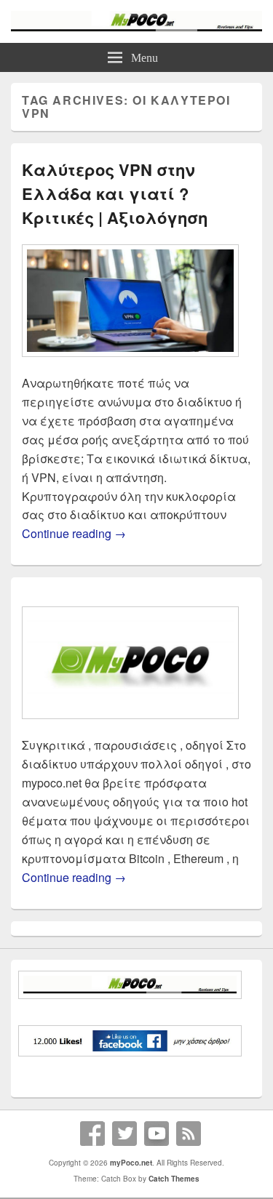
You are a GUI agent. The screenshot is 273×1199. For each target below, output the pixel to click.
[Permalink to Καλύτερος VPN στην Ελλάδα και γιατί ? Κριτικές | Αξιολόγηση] (130, 364)
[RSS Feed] (188, 1133)
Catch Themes (174, 1179)
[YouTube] (156, 1133)
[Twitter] (124, 1133)
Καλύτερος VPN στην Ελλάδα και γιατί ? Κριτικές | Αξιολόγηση (114, 193)
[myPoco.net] (136, 27)
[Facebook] (92, 1133)
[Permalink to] (130, 726)
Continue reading (74, 533)
